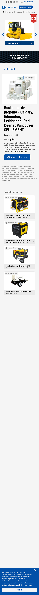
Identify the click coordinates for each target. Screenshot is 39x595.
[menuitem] (26, 7)
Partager (30, 78)
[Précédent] (3, 34)
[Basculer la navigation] (35, 7)
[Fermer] (35, 570)
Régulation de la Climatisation (19, 57)
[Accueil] (9, 7)
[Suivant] (36, 34)
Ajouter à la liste (19, 157)
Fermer (19, 590)
